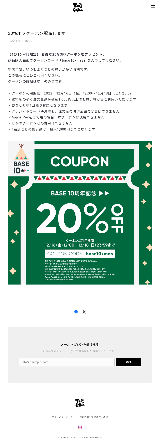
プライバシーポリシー (64, 417)
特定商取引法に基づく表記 (94, 417)
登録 (128, 362)
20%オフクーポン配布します (37, 33)
